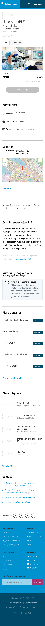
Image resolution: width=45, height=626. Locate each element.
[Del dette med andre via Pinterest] (33, 515)
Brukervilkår (11, 607)
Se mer (5, 188)
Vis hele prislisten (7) (12, 378)
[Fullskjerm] (40, 160)
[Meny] (38, 4)
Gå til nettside (22, 122)
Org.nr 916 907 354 (22, 613)
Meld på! (37, 582)
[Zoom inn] (5, 160)
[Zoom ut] (5, 164)
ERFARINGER (16, 42)
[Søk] (29, 4)
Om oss (36, 607)
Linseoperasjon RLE (23, 259)
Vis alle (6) (7, 466)
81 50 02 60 (21, 113)
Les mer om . (20, 498)
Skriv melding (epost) (25, 129)
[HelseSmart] (10, 4)
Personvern (24, 607)
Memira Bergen (12, 29)
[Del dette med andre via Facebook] (15, 515)
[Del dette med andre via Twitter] (21, 515)
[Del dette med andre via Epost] (27, 515)
